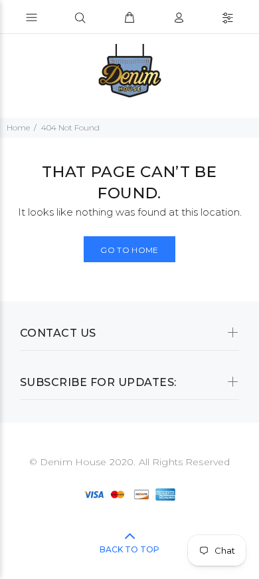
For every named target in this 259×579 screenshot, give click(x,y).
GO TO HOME (129, 250)
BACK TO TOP (129, 549)
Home (18, 127)
